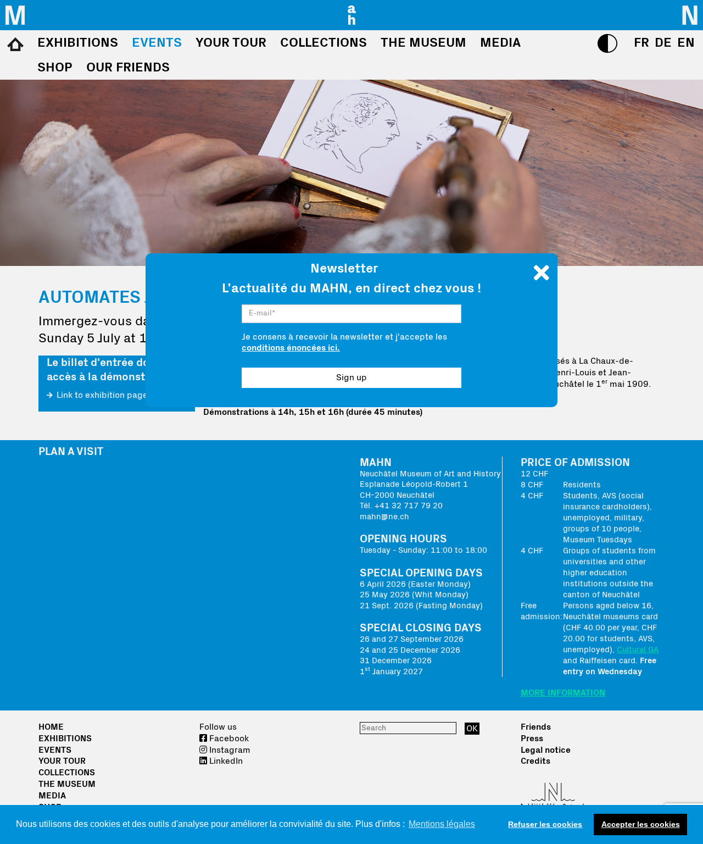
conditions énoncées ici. (291, 347)
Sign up (351, 377)
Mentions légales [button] (442, 824)
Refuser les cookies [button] (545, 824)
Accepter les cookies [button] (640, 824)
